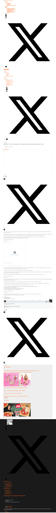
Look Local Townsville (11, 8)
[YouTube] (6, 67)
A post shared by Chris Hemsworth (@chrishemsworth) (15, 265)
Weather (8, 4)
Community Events (10, 9)
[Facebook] (6, 16)
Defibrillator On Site (11, 11)
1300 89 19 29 (10, 507)
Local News (9, 3)
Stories (6, 148)
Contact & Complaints (8, 483)
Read (6, 2)
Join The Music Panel (8, 486)
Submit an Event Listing (11, 9)
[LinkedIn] (4, 230)
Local (6, 7)
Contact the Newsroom (11, 5)
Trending (8, 4)
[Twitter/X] (28, 65)
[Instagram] (6, 18)
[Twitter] (28, 228)
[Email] (6, 230)
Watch (6, 6)
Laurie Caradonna (6, 149)
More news (6, 397)
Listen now (6, 69)
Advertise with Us (8, 484)
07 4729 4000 (9, 506)
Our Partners (9, 10)
